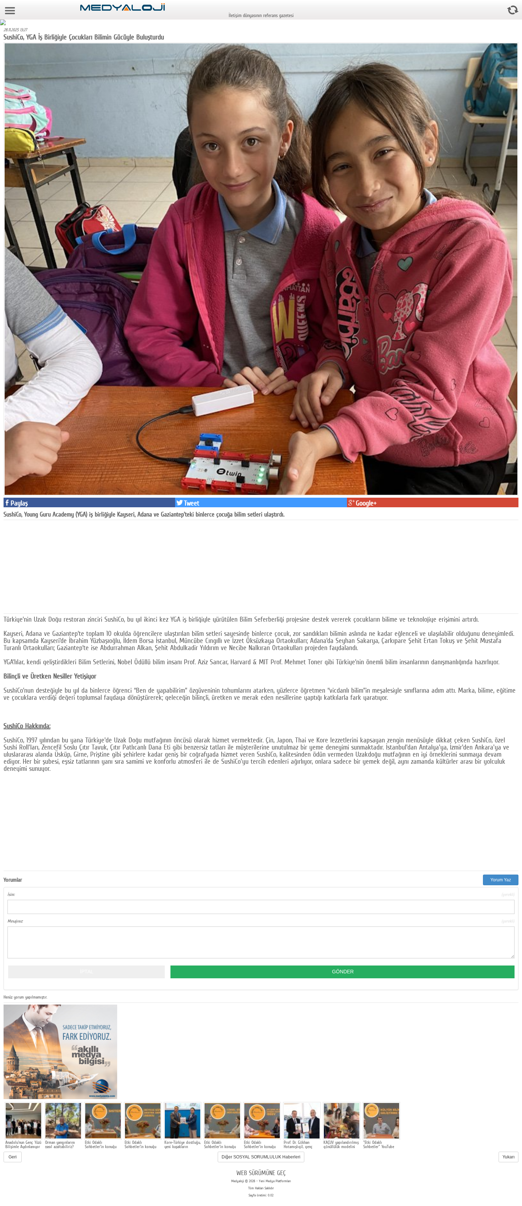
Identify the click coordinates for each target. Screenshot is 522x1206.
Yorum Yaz (500, 879)
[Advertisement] (57, 566)
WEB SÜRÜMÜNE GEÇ (261, 1173)
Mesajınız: (261, 921)
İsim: (261, 894)
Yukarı (508, 1156)
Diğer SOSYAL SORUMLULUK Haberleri (261, 1156)
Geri (12, 1156)
